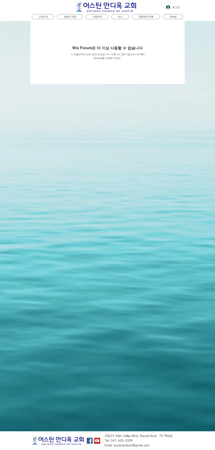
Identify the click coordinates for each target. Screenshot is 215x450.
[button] (97, 16)
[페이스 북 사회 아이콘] (90, 441)
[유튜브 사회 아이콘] (97, 441)
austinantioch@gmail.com (131, 445)
